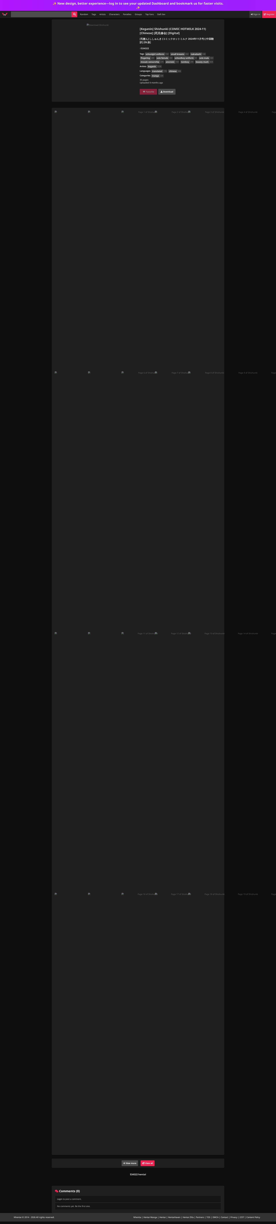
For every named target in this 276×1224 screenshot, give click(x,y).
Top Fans (149, 14)
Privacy (233, 1217)
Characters (114, 14)
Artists (102, 14)
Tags (94, 14)
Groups (138, 14)
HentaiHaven (174, 1217)
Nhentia (137, 1217)
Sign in (256, 14)
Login (59, 1199)
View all (149, 1163)
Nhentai (18, 1217)
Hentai (162, 1217)
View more (130, 1163)
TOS (208, 1217)
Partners (200, 1217)
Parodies (127, 14)
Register (270, 14)
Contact (224, 1217)
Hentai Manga (150, 1217)
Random (84, 14)
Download (168, 91)
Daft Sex (161, 14)
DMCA (215, 1217)
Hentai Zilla (188, 1217)
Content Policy (253, 1217)
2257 (241, 1217)
